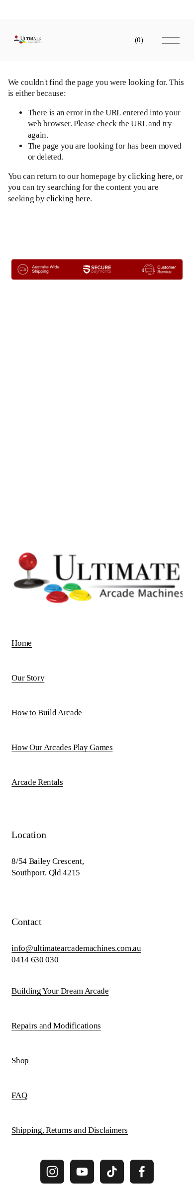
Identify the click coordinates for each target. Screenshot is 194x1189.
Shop (20, 1060)
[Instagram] (52, 1172)
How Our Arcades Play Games (61, 747)
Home (21, 643)
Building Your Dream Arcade (59, 991)
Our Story (27, 677)
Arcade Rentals (37, 782)
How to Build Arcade (46, 712)
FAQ (19, 1095)
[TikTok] (112, 1172)
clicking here (150, 176)
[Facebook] (142, 1172)
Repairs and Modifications (55, 1025)
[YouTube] (82, 1172)
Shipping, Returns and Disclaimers (69, 1130)
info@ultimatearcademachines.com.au (76, 948)
